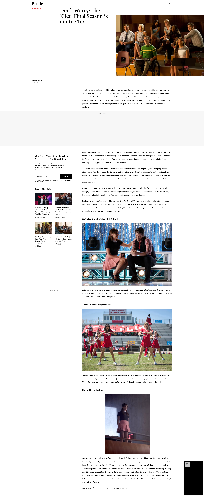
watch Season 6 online (99, 97)
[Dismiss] (200, 463)
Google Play (142, 188)
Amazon (121, 188)
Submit (66, 176)
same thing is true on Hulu (97, 168)
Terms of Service (66, 180)
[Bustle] (37, 3)
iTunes (129, 188)
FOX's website (144, 152)
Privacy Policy (41, 181)
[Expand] (186, 463)
